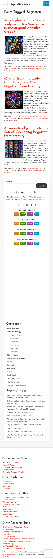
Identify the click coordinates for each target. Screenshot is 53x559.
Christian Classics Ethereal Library (16, 497)
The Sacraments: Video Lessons (19, 431)
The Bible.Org (8, 543)
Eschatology (14, 345)
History (9, 361)
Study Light (7, 486)
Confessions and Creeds (16, 358)
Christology (12, 69)
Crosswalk (7, 481)
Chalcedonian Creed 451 (26, 239)
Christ (33, 118)
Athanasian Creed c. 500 (26, 229)
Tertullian (6, 507)
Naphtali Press (8, 465)
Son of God (13, 120)
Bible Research (8, 499)
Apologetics (28, 170)
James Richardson (35, 67)
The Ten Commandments (16, 385)
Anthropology (15, 335)
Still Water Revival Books (12, 467)
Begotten (38, 69)
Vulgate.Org (7, 514)
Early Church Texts (10, 511)
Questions (12, 71)
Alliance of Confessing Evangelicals (16, 541)
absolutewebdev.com (9, 554)
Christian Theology (14, 331)
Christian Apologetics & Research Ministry (18, 538)
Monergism (7, 509)
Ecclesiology (14, 341)
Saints (18, 71)
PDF (16, 214)
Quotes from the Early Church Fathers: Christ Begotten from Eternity (22, 82)
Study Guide (11, 375)
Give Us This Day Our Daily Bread (20, 412)
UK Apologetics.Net (10, 546)
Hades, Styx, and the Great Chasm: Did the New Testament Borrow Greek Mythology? (25, 407)
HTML (30, 214)
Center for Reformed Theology (14, 472)
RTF (36, 214)
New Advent (7, 534)
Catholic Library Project (11, 516)
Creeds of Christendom (11, 504)
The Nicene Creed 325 (26, 220)
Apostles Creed (21, 4)
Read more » (43, 112)
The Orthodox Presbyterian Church (16, 527)
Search (9, 181)
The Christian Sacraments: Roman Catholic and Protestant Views (25, 436)
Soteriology (14, 348)
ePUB (23, 214)
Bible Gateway (8, 483)
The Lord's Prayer (13, 378)
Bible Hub (6, 488)
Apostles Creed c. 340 (26, 210)
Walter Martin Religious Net (13, 531)
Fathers (45, 118)
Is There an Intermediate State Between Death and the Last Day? (26, 402)
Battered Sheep (9, 536)
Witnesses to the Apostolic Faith (19, 415)
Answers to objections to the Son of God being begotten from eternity (26, 132)
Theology (13, 351)
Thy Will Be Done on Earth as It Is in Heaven (24, 424)
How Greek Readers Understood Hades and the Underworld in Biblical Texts (24, 396)
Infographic (11, 365)
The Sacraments (13, 382)
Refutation (42, 170)
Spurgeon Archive (9, 502)
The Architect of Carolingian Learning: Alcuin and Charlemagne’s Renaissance (25, 420)
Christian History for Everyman (14, 548)
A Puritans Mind (9, 529)
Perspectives (12, 368)
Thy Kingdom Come (14, 428)
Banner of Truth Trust (11, 462)
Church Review (12, 355)
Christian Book (8, 469)
